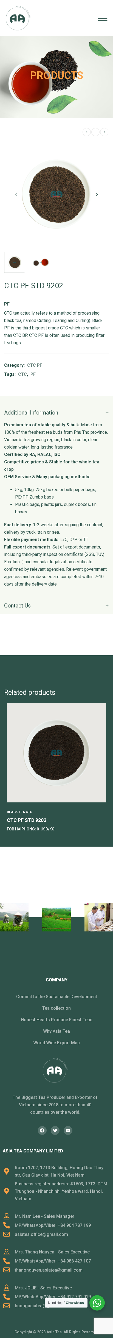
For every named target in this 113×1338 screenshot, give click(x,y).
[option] (56, 768)
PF (33, 374)
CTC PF (34, 365)
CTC (22, 374)
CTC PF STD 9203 (26, 820)
